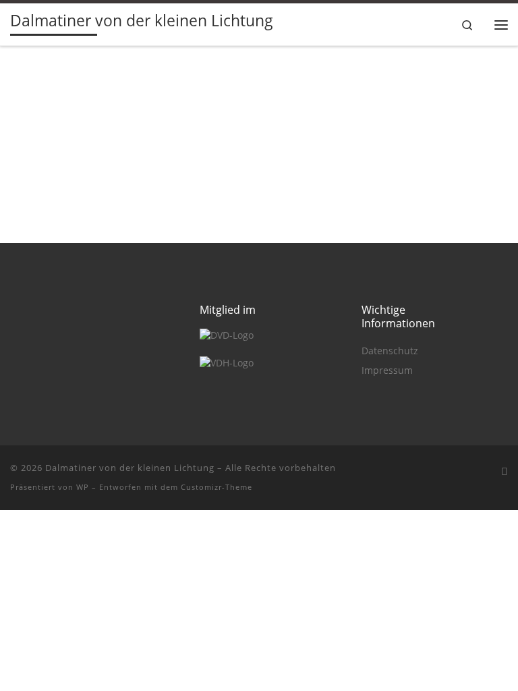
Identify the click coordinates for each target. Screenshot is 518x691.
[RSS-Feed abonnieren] (504, 471)
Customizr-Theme (216, 487)
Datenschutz (390, 351)
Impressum (387, 370)
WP (82, 487)
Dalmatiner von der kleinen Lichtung (129, 468)
